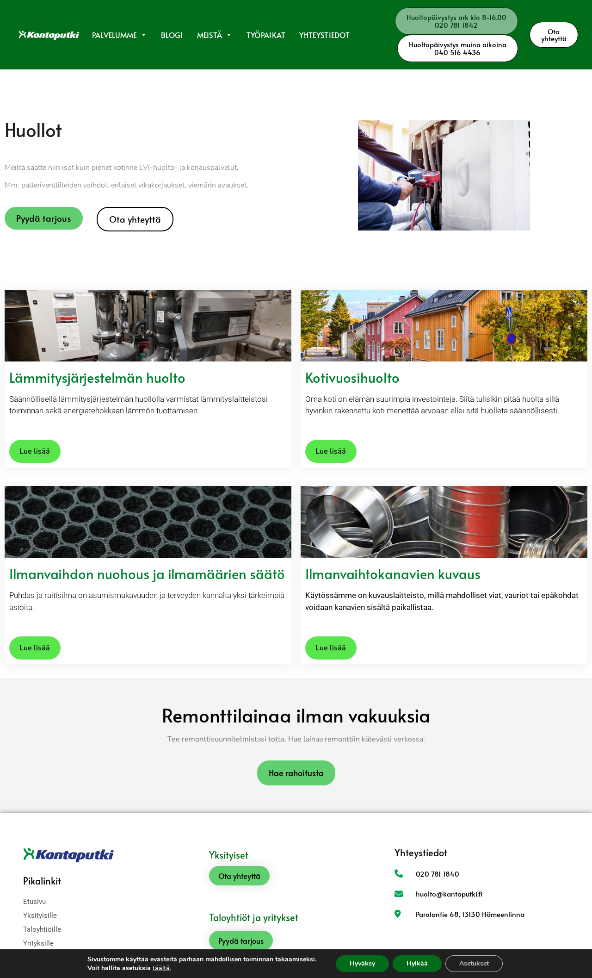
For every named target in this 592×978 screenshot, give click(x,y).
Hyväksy (362, 963)
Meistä (209, 35)
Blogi (172, 35)
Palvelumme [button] (114, 35)
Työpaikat (266, 35)
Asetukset (474, 963)
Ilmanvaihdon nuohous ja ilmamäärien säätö (147, 573)
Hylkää (417, 963)
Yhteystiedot (324, 35)
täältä (161, 968)
